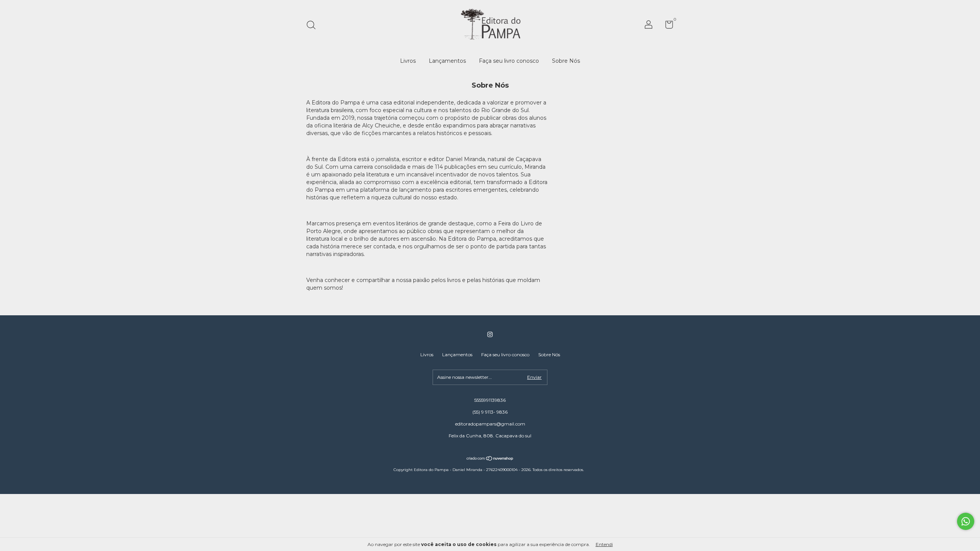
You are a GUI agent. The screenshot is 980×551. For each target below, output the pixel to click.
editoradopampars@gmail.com (490, 424)
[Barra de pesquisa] (313, 26)
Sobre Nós (566, 60)
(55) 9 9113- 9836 (490, 412)
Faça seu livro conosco (509, 60)
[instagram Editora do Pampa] (490, 334)
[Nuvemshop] (490, 459)
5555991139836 (490, 400)
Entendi (604, 544)
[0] (666, 26)
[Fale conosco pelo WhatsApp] (965, 521)
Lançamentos (447, 60)
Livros (408, 60)
